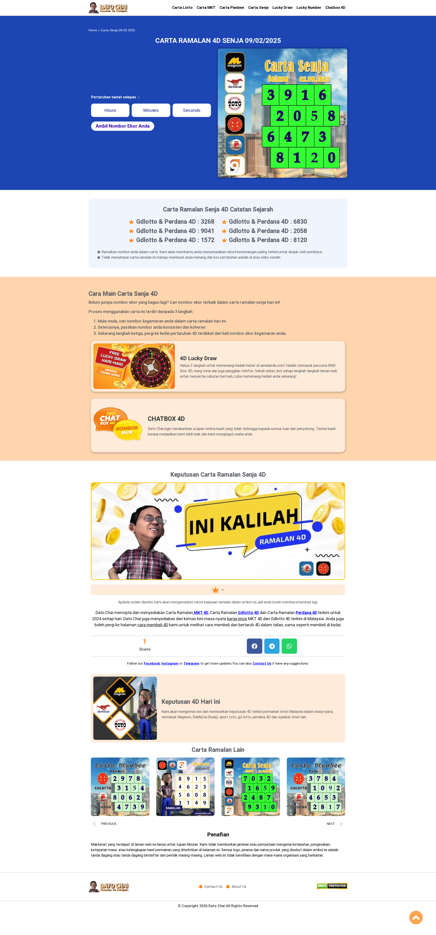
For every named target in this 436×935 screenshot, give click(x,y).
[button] (254, 646)
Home (93, 30)
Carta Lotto (182, 7)
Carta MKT (206, 7)
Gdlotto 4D (248, 612)
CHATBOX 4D (166, 419)
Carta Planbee (232, 7)
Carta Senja (258, 7)
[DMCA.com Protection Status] (332, 888)
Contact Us (262, 663)
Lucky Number (309, 7)
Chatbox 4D (335, 7)
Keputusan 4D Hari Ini (190, 701)
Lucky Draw (282, 7)
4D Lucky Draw (198, 358)
